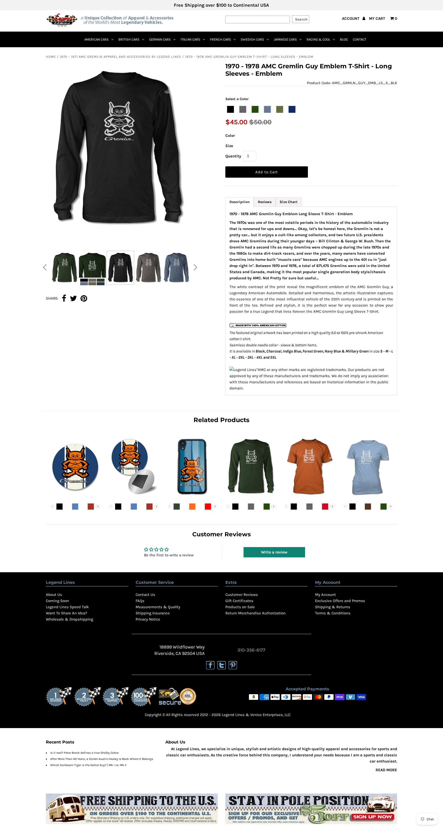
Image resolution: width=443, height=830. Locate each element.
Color (230, 135)
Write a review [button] (274, 552)
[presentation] (98, 506)
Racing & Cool (318, 39)
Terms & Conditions (332, 613)
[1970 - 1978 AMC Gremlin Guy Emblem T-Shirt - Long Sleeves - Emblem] (251, 496)
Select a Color (237, 99)
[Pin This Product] (83, 298)
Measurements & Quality (158, 607)
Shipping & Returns (332, 607)
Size (229, 146)
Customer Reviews (241, 594)
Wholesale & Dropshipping (69, 619)
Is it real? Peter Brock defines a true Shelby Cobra (84, 753)
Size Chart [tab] (289, 202)
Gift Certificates (239, 600)
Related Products (221, 420)
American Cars (96, 39)
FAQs (140, 600)
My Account (325, 594)
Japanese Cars (285, 39)
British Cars (128, 39)
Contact (359, 39)
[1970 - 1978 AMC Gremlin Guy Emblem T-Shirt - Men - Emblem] (309, 496)
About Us (54, 594)
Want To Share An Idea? (66, 613)
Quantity (233, 156)
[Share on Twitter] (73, 298)
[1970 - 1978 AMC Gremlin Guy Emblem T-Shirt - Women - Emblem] (368, 496)
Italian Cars (190, 39)
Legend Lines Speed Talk (67, 607)
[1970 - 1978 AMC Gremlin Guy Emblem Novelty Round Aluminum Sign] (75, 496)
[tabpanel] (311, 301)
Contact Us (145, 594)
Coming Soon (57, 600)
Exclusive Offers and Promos (340, 600)
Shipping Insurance (153, 613)
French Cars (220, 39)
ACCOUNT (351, 18)
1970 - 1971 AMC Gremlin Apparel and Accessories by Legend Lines (120, 57)
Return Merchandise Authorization (255, 613)
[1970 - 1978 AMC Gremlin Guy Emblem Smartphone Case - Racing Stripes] (192, 496)
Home (51, 57)
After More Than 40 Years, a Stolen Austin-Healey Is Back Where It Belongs (101, 759)
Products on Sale (240, 607)
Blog (344, 39)
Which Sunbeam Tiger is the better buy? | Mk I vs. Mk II (88, 765)
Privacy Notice (148, 619)
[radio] (230, 109)
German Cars (160, 39)
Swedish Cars (252, 39)
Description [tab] (239, 202)
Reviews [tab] (264, 202)
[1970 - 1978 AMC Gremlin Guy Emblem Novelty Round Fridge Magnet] (133, 496)
